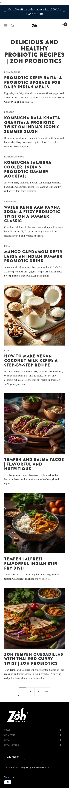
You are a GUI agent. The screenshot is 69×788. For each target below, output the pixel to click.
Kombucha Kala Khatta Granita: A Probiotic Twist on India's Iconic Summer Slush (32, 124)
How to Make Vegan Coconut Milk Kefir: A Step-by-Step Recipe (31, 360)
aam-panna (10, 201)
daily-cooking (12, 72)
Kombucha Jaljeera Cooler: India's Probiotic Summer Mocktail (27, 169)
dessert (9, 112)
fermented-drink (14, 157)
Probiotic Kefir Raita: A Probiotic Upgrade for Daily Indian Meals (33, 82)
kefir (7, 350)
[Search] (12, 25)
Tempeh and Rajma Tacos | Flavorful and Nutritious (34, 464)
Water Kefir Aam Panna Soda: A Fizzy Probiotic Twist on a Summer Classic (32, 214)
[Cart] (63, 25)
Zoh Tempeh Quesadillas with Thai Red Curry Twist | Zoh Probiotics (33, 659)
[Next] (47, 692)
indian (7, 246)
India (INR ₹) (13, 757)
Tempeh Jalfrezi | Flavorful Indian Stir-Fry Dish (31, 563)
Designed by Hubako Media (32, 767)
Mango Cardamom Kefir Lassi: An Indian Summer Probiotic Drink (33, 256)
